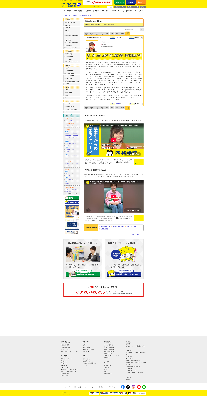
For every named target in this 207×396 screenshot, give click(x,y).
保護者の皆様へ (65, 373)
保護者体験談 (104, 229)
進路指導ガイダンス (69, 106)
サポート (67, 101)
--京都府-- (66, 181)
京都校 (67, 183)
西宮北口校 (68, 179)
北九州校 (75, 189)
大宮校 (75, 149)
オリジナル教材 (68, 59)
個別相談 (8, 305)
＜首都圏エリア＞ (68, 129)
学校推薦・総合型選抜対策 (71, 109)
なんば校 (75, 173)
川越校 (67, 151)
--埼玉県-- (66, 148)
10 (125, 37)
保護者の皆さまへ (69, 45)
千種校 (67, 166)
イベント (67, 112)
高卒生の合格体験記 (69, 70)
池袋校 (75, 133)
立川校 (67, 139)
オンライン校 (68, 120)
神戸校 (75, 179)
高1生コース (67, 30)
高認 (123, 7)
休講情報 (128, 379)
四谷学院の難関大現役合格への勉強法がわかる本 (136, 363)
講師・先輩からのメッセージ (71, 62)
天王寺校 (67, 175)
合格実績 (67, 84)
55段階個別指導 (68, 54)
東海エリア (107, 369)
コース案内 (67, 20)
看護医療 (127, 33)
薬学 (117, 33)
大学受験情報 (129, 368)
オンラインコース (69, 33)
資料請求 (130, 2)
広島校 (67, 189)
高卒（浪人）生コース (70, 22)
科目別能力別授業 (69, 56)
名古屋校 (75, 164)
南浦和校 (67, 149)
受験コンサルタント (69, 104)
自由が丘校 (68, 135)
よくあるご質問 (77, 387)
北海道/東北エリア (108, 365)
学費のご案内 (68, 40)
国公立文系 (91, 33)
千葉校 (75, 156)
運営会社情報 (102, 387)
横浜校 (75, 143)
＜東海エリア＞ (68, 161)
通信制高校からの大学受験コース (72, 36)
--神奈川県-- (67, 141)
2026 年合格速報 (108, 345)
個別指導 (116, 7)
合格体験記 (67, 65)
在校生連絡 (128, 377)
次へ (131, 37)
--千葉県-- (66, 154)
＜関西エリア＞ (68, 169)
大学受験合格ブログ (131, 370)
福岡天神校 (68, 191)
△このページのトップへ (138, 234)
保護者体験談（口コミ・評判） (72, 81)
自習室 (66, 90)
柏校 (66, 158)
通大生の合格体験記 (69, 76)
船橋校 (67, 156)
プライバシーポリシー (89, 387)
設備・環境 (67, 87)
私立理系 (96, 33)
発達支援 (136, 7)
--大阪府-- (66, 171)
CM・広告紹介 (129, 358)
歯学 (112, 33)
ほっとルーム (68, 97)
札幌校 (67, 126)
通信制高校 (142, 7)
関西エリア (107, 371)
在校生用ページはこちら (100, 6)
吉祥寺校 (67, 137)
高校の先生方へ (113, 387)
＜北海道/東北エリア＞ (69, 123)
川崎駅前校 (68, 143)
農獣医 (122, 33)
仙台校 (75, 126)
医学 (106, 33)
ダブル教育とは (68, 51)
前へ (113, 37)
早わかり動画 (129, 356)
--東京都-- (66, 131)
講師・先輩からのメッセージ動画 (69, 351)
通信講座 (130, 7)
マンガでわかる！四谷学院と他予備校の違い (136, 353)
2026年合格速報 (105, 226)
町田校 (75, 137)
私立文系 (101, 33)
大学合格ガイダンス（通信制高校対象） (136, 346)
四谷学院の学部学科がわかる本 (133, 360)
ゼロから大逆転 (68, 78)
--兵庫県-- (66, 177)
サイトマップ (66, 387)
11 (127, 37)
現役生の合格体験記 (69, 73)
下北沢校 (75, 135)
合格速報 (67, 68)
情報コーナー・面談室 (88, 349)
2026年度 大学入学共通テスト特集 (134, 372)
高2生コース (67, 27)
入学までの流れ (129, 350)
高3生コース (67, 25)
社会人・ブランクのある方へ (71, 42)
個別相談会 (119, 2)
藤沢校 (67, 145)
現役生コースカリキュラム (71, 48)
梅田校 (67, 173)
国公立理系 (86, 33)
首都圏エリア (107, 367)
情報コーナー (68, 95)
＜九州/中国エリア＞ (69, 187)
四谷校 (67, 133)
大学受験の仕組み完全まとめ (133, 366)
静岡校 (67, 164)
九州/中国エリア (108, 373)
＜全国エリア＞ (68, 118)
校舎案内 (140, 2)
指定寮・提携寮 (68, 92)
